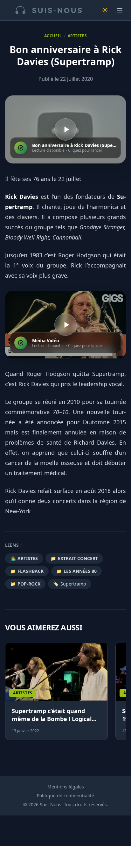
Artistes (77, 35)
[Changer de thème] (105, 10)
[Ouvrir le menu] (119, 10)
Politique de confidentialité (65, 796)
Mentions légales (65, 787)
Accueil (53, 35)
